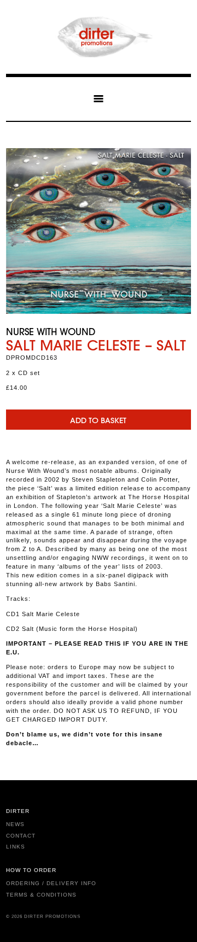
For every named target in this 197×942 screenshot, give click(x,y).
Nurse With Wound (50, 331)
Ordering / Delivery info (51, 883)
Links (15, 847)
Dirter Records (98, 36)
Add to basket (98, 420)
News (15, 824)
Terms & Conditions (41, 895)
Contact (21, 836)
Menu (98, 98)
